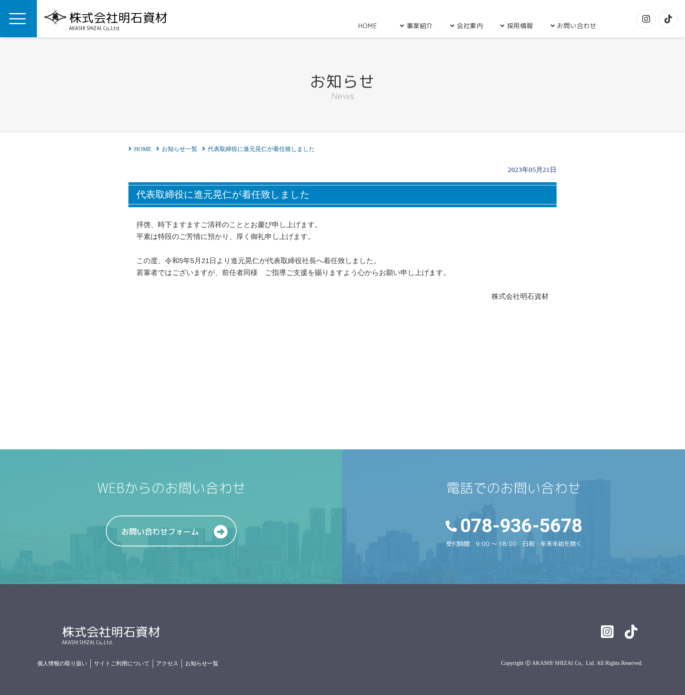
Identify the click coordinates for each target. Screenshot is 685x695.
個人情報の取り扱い (62, 663)
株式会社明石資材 (118, 20)
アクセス (167, 663)
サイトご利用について (121, 663)
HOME (367, 25)
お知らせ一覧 (201, 663)
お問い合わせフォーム (160, 531)
